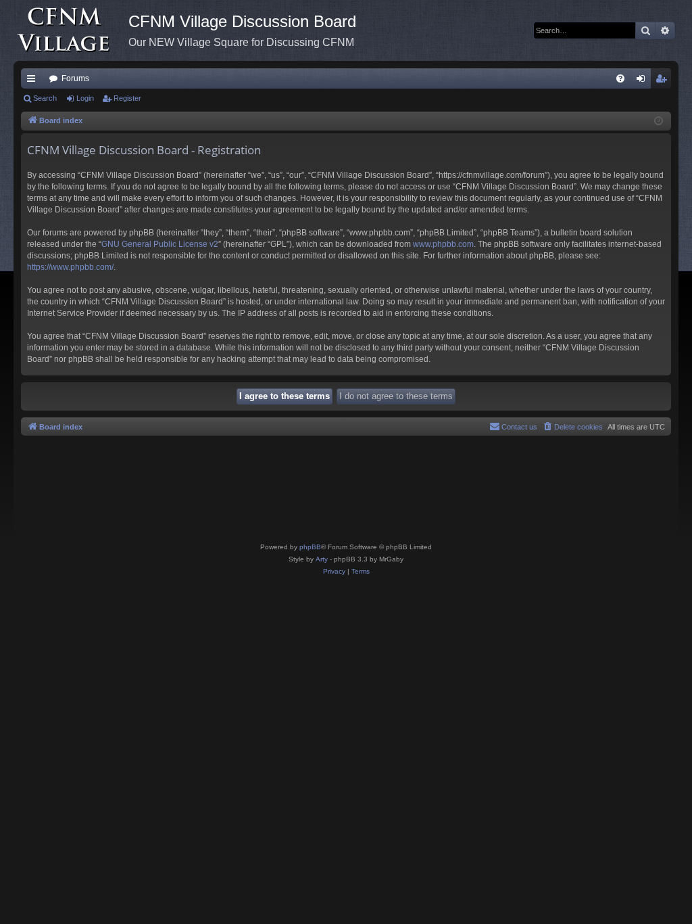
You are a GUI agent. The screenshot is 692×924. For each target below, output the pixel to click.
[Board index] (71, 30)
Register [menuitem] (663, 81)
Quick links (33, 81)
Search (45, 98)
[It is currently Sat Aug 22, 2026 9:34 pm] (658, 121)
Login (85, 98)
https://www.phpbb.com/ (70, 267)
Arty (322, 559)
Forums (75, 78)
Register (127, 98)
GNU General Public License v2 (159, 244)
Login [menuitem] (643, 81)
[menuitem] (620, 78)
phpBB (310, 547)
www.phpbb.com (443, 244)
